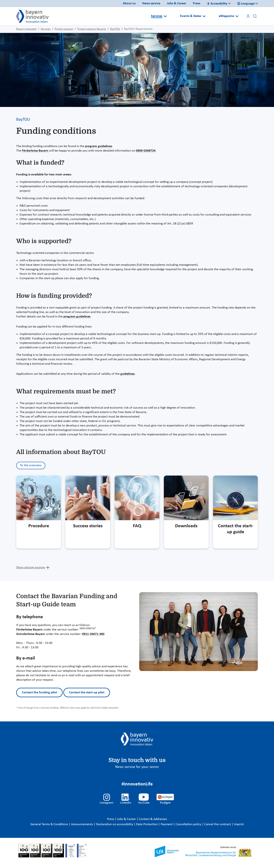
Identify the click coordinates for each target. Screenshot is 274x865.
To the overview (31, 465)
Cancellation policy (189, 824)
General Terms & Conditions (49, 824)
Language (248, 3)
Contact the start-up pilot (86, 692)
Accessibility (218, 3)
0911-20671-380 (93, 634)
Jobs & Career (176, 3)
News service (151, 3)
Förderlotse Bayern (35, 151)
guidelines (127, 374)
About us (129, 3)
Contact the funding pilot (39, 692)
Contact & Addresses (153, 819)
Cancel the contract (218, 824)
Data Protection (147, 824)
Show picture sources (30, 567)
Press (196, 3)
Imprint (239, 824)
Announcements (82, 824)
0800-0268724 (145, 151)
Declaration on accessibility (115, 824)
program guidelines (98, 146)
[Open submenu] (165, 16)
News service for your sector (137, 767)
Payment (167, 824)
